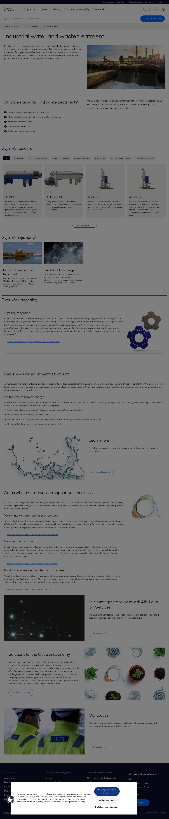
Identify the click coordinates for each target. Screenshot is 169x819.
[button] (10, 799)
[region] (74, 798)
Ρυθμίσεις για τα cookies (106, 807)
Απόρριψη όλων (106, 800)
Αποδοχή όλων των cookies (107, 791)
